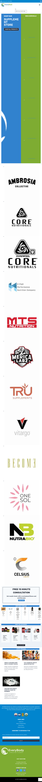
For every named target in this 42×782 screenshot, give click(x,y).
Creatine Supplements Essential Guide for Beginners (10, 690)
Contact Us (21, 721)
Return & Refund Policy (21, 723)
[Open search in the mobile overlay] (21, 8)
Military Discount (21, 727)
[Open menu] (39, 5)
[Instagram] (24, 770)
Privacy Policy (21, 725)
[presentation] (11, 655)
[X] (21, 770)
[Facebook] (17, 770)
